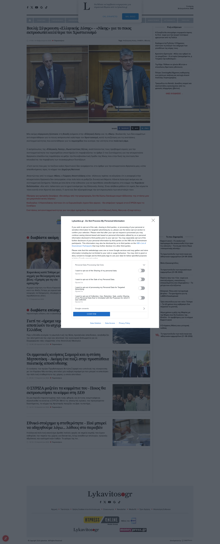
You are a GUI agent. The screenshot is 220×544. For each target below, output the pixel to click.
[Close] (154, 221)
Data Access (110, 323)
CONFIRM (91, 314)
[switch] (141, 270)
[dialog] (110, 272)
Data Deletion (95, 323)
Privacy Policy (124, 323)
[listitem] (110, 265)
